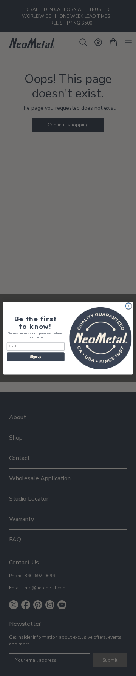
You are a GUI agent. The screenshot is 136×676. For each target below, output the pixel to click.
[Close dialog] (128, 305)
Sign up (35, 356)
